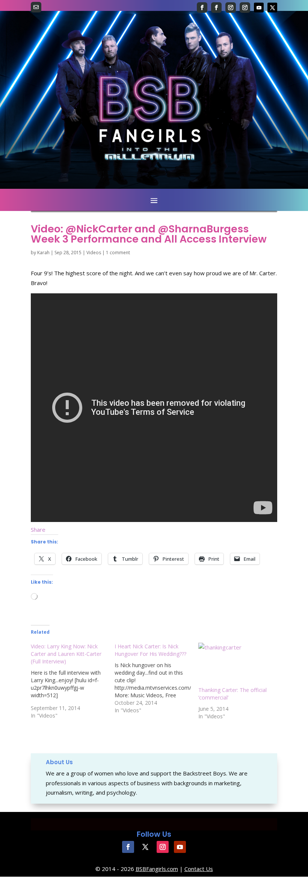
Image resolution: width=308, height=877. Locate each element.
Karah (43, 252)
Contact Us (198, 868)
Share (38, 529)
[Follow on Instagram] (230, 7)
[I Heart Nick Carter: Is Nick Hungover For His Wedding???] (156, 678)
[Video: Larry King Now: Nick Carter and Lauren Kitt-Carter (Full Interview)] (73, 681)
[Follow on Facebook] (202, 7)
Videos (93, 252)
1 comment (118, 252)
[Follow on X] (272, 7)
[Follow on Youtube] (259, 7)
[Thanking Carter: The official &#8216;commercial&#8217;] (236, 664)
